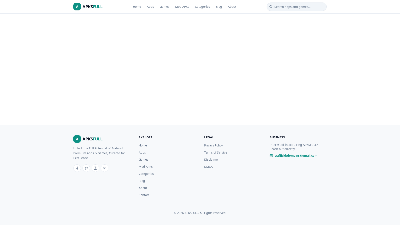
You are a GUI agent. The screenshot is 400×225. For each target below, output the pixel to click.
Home (137, 7)
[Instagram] (95, 168)
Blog (219, 7)
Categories (202, 7)
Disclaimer (211, 159)
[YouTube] (104, 168)
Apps (150, 7)
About (232, 7)
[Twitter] (86, 168)
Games (164, 7)
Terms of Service (215, 152)
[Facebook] (77, 168)
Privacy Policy (213, 145)
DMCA (208, 167)
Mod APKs (182, 7)
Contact (144, 195)
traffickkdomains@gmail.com (296, 156)
